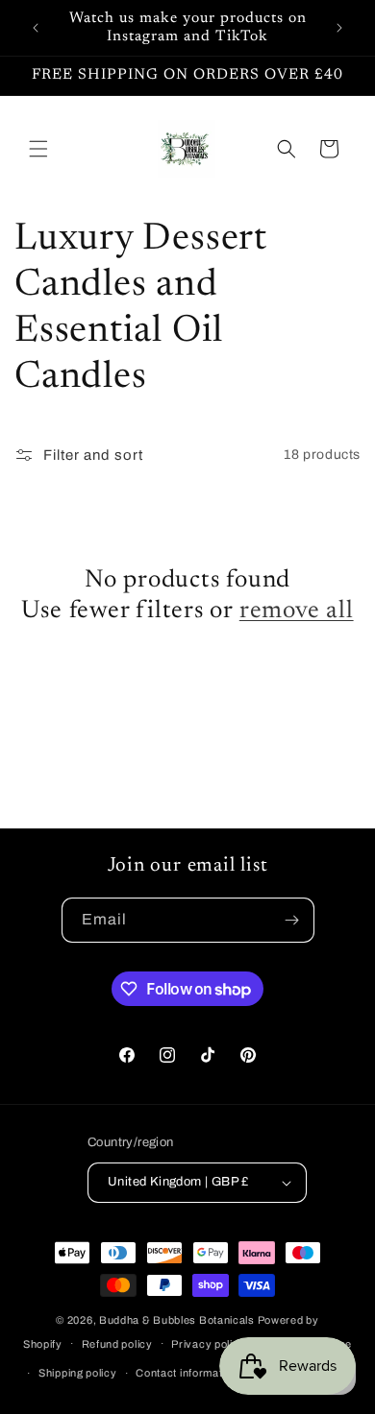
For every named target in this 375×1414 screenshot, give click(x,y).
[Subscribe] (292, 920)
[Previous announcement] (35, 28)
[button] (38, 149)
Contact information (187, 1372)
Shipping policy (77, 1372)
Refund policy (117, 1344)
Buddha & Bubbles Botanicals (177, 1320)
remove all (296, 611)
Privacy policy (208, 1344)
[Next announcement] (339, 28)
